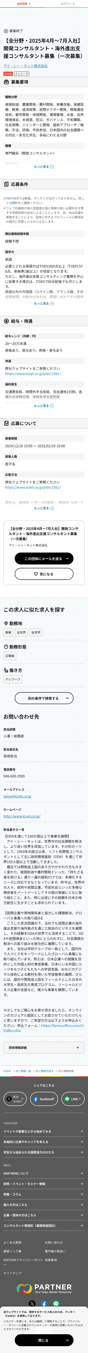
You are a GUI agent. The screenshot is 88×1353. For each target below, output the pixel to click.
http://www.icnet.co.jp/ (21, 816)
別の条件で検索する (43, 698)
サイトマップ (12, 1273)
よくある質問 (12, 1242)
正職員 (9, 656)
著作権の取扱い (55, 1251)
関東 (8, 632)
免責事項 (51, 1260)
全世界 (21, 632)
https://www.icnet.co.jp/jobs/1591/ (32, 373)
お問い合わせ (54, 1242)
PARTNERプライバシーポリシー (23, 1262)
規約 (15, 203)
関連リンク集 (12, 1251)
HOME (7, 1071)
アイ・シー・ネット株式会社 (25, 65)
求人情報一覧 (23, 1071)
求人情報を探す (45, 1071)
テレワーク (12, 679)
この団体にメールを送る (43, 558)
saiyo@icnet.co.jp (17, 796)
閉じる (43, 1340)
